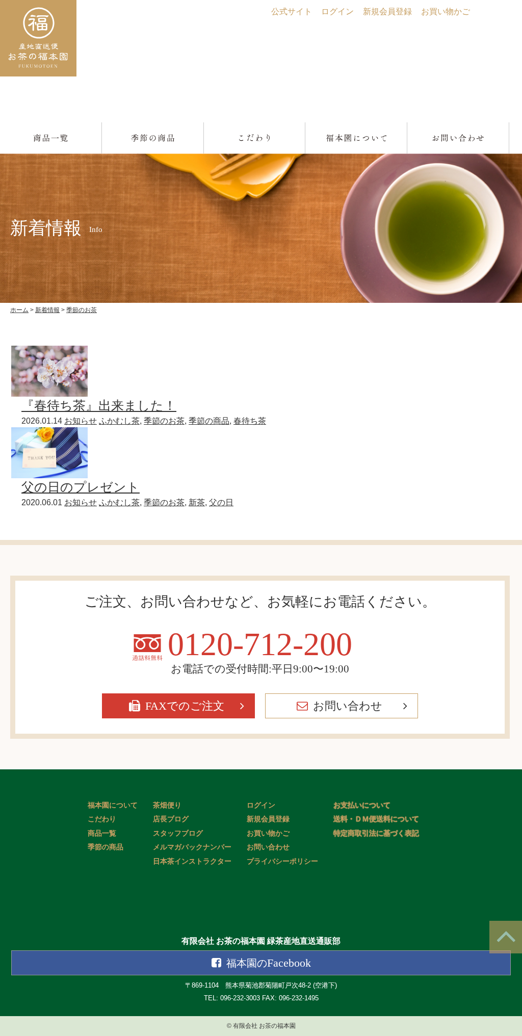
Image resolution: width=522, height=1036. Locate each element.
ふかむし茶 (119, 421)
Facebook (268, 962)
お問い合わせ (347, 706)
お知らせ (80, 421)
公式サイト (291, 11)
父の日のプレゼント (80, 487)
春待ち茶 (249, 421)
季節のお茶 (164, 421)
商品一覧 (102, 833)
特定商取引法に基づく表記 (376, 833)
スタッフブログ (178, 833)
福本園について (113, 805)
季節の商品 (209, 421)
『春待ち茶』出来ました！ (98, 405)
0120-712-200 (260, 644)
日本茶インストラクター (192, 861)
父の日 (221, 502)
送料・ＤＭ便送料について (376, 819)
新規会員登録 (387, 11)
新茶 (197, 502)
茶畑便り (167, 805)
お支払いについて (361, 805)
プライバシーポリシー (282, 861)
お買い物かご (445, 11)
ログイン (337, 11)
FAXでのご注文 (184, 706)
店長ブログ (171, 819)
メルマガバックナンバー (192, 847)
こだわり (102, 819)
